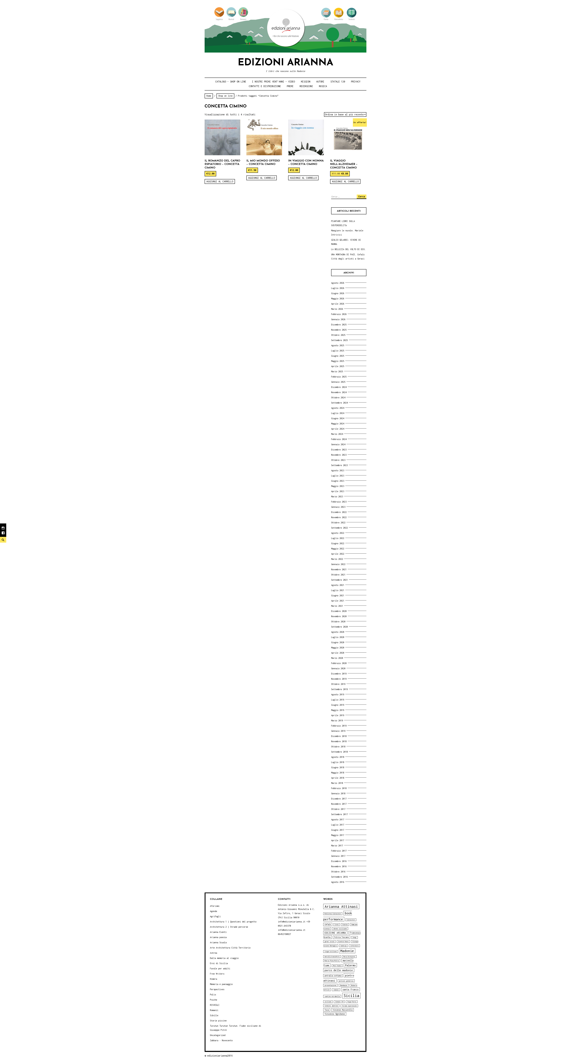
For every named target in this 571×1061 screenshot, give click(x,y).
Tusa (327, 1010)
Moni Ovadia (337, 965)
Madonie (347, 951)
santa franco (350, 989)
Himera (213, 979)
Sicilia (351, 995)
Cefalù (328, 924)
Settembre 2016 (339, 877)
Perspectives (217, 989)
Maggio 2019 (337, 710)
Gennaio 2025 (338, 382)
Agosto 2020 (337, 632)
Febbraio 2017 (339, 850)
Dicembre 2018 (339, 736)
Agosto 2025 (337, 345)
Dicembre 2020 (339, 611)
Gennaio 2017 (338, 856)
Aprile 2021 (337, 600)
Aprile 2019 (337, 715)
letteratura (354, 946)
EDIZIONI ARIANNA (335, 932)
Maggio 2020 (337, 647)
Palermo (350, 965)
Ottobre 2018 (338, 746)
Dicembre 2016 (339, 861)
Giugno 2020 (337, 642)
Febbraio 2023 (339, 501)
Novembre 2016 (339, 866)
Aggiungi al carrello (219, 181)
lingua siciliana (331, 951)
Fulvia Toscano (341, 937)
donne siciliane (340, 929)
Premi (290, 86)
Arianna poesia (218, 937)
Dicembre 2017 (339, 798)
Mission (305, 81)
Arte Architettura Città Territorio (230, 947)
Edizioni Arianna (285, 63)
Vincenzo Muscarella (342, 1010)
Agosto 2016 (337, 882)
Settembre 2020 (339, 626)
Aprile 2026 (337, 303)
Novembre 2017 (339, 804)
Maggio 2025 (337, 361)
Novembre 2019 (339, 679)
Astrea (213, 953)
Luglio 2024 (337, 413)
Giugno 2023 (337, 481)
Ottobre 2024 (338, 397)
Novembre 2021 (339, 569)
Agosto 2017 (337, 819)
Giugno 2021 (337, 595)
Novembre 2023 (339, 455)
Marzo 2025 (337, 371)
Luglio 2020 (337, 637)
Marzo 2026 (337, 309)
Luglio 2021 (337, 590)
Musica (323, 86)
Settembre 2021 (339, 580)
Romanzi (214, 1010)
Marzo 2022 (337, 559)
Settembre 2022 (339, 527)
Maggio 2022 (337, 548)
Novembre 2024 (339, 392)
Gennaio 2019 (338, 731)
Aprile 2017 (337, 840)
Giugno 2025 (337, 356)
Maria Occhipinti (349, 956)
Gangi (354, 937)
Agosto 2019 (337, 694)
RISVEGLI (214, 1005)
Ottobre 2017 (338, 809)
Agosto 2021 (337, 585)
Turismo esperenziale (349, 1006)
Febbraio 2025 (339, 376)
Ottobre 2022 (338, 522)
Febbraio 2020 (339, 663)
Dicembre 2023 (339, 449)
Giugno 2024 (337, 418)
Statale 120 (337, 81)
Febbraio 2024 (339, 439)
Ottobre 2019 (338, 684)
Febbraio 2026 (339, 314)
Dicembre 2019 (339, 673)
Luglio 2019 (337, 699)
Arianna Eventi (218, 932)
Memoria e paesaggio (221, 984)
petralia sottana (333, 976)
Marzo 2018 (337, 783)
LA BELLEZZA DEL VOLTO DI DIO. (348, 249)
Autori (320, 81)
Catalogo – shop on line (230, 81)
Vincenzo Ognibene (335, 1014)
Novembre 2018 (339, 741)
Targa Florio (351, 1002)
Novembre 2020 (339, 616)
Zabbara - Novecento (221, 1040)
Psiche (213, 999)
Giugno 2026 (337, 293)
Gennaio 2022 (338, 564)
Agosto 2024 (337, 408)
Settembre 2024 (339, 402)
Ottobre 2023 (338, 460)
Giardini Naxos (343, 941)
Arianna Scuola (218, 942)
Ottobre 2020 (338, 621)
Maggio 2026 (337, 298)
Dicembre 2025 (339, 324)
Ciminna (345, 924)
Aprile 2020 (337, 653)
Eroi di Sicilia (219, 963)
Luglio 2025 (337, 350)
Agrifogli (215, 916)
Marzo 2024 (337, 434)
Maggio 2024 (337, 423)
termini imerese (331, 1006)
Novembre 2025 (339, 330)
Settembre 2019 (339, 689)
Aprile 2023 (337, 491)
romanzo (336, 990)
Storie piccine (218, 1020)
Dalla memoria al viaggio (224, 958)
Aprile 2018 (337, 778)
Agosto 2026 (337, 283)
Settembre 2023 (339, 465)
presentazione (330, 985)
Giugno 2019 (337, 705)
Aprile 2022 (337, 554)
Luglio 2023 (337, 475)
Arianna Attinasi (341, 906)
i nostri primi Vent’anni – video (273, 81)
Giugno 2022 (337, 543)
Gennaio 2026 (338, 319)
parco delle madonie (339, 970)
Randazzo (343, 985)
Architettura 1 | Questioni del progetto (233, 921)
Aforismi (214, 906)
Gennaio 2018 (338, 793)
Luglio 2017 (337, 824)
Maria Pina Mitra (332, 961)
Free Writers (217, 973)
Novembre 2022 (339, 517)
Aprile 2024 (337, 428)
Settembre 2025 (339, 340)
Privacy (355, 81)
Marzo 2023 (337, 496)
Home (208, 96)
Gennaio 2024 (338, 444)
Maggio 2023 (337, 486)
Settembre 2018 (339, 751)
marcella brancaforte (332, 956)
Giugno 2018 (337, 767)
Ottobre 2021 (338, 574)
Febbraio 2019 (339, 725)
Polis (213, 994)
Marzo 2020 (337, 658)
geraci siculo (329, 941)
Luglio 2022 (337, 538)
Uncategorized (217, 1035)
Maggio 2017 (337, 835)
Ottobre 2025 (338, 335)
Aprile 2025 (337, 366)
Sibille (214, 1015)
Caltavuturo (351, 920)
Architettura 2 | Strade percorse (229, 927)
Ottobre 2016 (338, 871)
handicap (343, 946)
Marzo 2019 (337, 720)
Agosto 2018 (337, 757)
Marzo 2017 (337, 845)
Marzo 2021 (337, 606)
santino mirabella (332, 996)
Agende (213, 911)
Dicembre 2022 (339, 512)
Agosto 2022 (337, 533)
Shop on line (225, 96)
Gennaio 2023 (338, 507)
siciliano (328, 1002)
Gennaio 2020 (338, 668)
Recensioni (306, 86)
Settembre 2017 (339, 814)
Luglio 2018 (337, 762)
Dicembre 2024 (339, 387)
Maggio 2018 (337, 772)
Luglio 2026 (337, 288)
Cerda (336, 924)
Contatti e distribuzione (265, 86)
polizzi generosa (346, 981)
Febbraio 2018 (339, 788)
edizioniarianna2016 (220, 1055)
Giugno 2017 (337, 830)
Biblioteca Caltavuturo (333, 914)
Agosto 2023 (337, 470)
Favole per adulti (220, 968)
